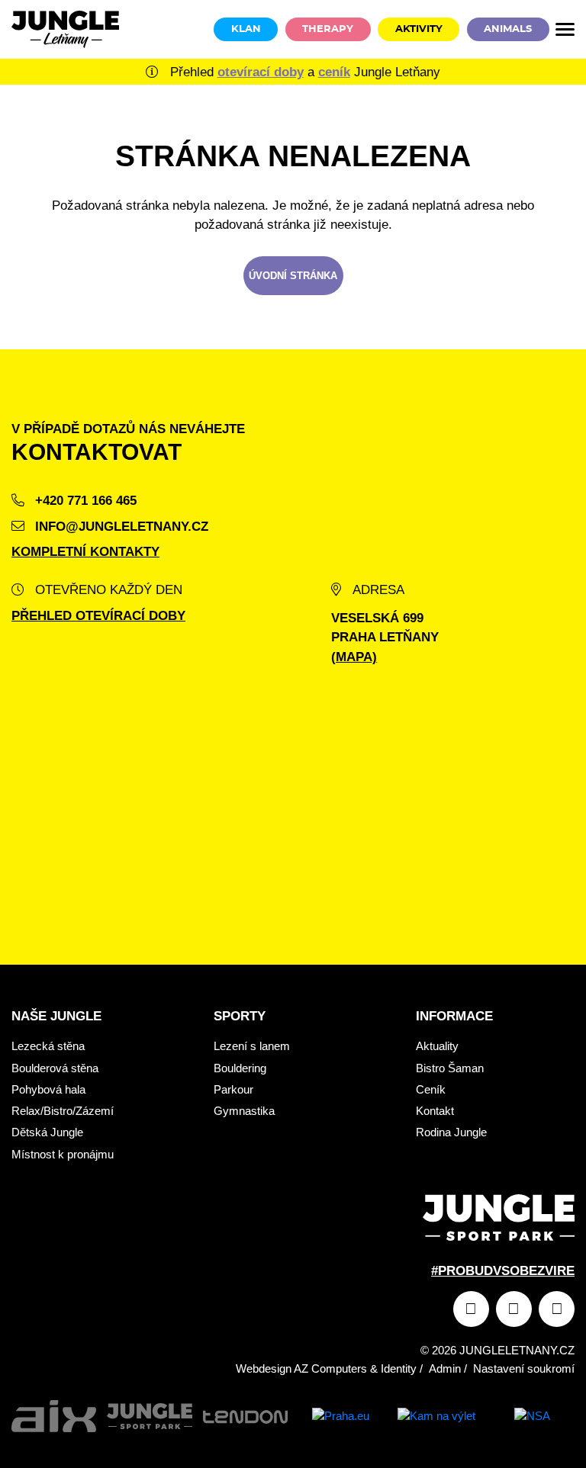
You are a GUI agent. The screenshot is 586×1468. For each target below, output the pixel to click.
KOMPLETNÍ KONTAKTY (85, 551)
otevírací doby (260, 72)
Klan (246, 29)
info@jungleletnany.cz (119, 526)
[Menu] (565, 29)
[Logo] (65, 29)
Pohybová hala (48, 1089)
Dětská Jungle (47, 1132)
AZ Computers (330, 1368)
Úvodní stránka (293, 275)
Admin (445, 1368)
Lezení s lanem (252, 1045)
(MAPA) (354, 657)
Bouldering (240, 1068)
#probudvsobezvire (503, 1271)
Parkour (233, 1089)
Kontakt (435, 1110)
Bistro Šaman (450, 1068)
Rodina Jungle (451, 1132)
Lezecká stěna (48, 1045)
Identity (399, 1368)
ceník (334, 72)
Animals (508, 29)
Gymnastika (244, 1110)
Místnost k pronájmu (62, 1154)
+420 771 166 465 (84, 500)
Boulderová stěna (54, 1068)
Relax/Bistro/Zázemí (62, 1110)
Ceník (431, 1089)
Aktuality (437, 1045)
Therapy (327, 29)
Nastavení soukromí (524, 1368)
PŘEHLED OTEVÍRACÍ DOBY (98, 616)
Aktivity (419, 29)
